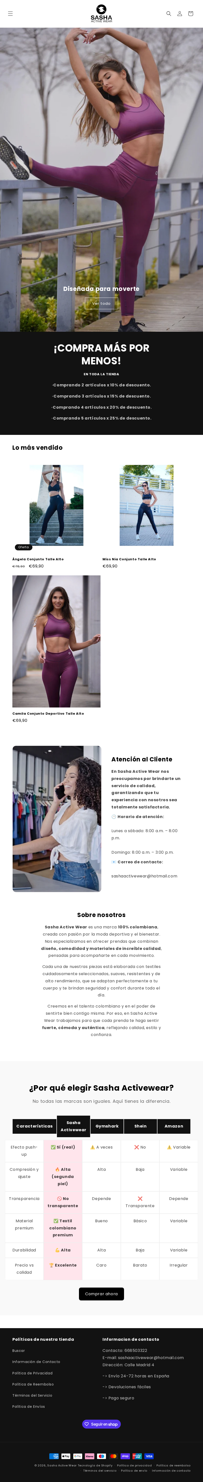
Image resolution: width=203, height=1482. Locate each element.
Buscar (18, 1350)
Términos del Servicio (32, 1395)
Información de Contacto (36, 1361)
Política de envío (134, 1471)
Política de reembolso (173, 1465)
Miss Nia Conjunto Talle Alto (129, 559)
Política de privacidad (134, 1465)
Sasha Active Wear (62, 1465)
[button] (10, 13)
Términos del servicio (100, 1471)
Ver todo (101, 303)
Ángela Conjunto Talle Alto (38, 559)
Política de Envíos (28, 1406)
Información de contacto (171, 1471)
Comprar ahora (101, 1294)
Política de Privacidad (32, 1373)
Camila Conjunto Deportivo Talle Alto (48, 714)
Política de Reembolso (33, 1384)
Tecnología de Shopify (95, 1465)
